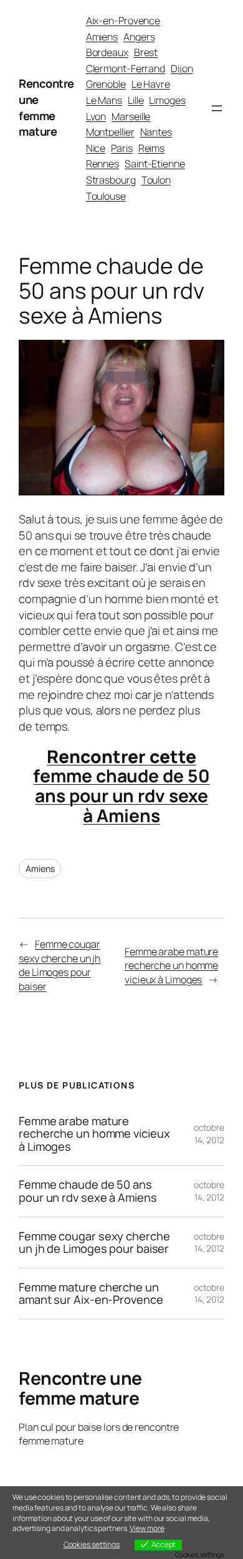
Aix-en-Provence (123, 20)
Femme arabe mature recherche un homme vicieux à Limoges (171, 965)
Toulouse (106, 196)
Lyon (96, 116)
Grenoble (106, 84)
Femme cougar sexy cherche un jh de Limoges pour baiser (59, 965)
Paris (122, 148)
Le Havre (150, 84)
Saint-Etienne (155, 164)
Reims (151, 148)
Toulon (156, 180)
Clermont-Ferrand (125, 68)
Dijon (182, 68)
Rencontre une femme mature (46, 107)
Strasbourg (111, 180)
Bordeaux (107, 52)
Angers (139, 37)
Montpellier (110, 132)
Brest (146, 52)
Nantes (156, 132)
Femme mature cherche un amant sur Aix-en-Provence (91, 1293)
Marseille (131, 116)
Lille (136, 100)
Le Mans (104, 100)
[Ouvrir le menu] (216, 108)
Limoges (167, 100)
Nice (96, 148)
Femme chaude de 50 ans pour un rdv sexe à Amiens (88, 1191)
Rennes (102, 164)
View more (147, 1528)
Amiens (102, 37)
